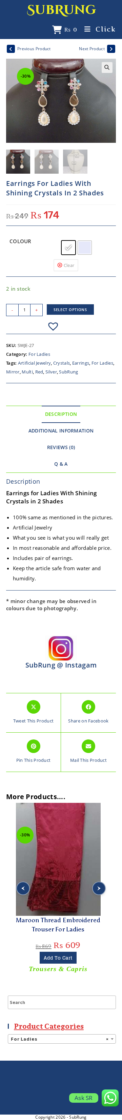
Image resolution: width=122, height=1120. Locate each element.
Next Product (92, 49)
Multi (27, 372)
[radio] (68, 247)
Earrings (80, 363)
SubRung (61, 10)
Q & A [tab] (61, 464)
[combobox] (62, 1039)
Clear (69, 265)
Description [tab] (61, 414)
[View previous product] (11, 49)
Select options (70, 309)
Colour (20, 241)
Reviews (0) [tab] (61, 447)
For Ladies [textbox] (60, 1039)
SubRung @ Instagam (61, 665)
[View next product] (111, 49)
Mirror (13, 372)
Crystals (61, 363)
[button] (107, 67)
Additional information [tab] (61, 431)
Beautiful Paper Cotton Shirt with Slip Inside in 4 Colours (58, 924)
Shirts (58, 968)
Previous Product (34, 49)
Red (39, 372)
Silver (51, 372)
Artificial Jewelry (34, 363)
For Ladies (39, 354)
